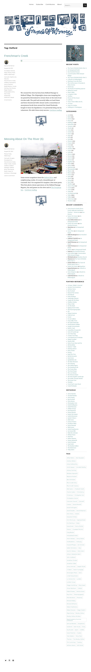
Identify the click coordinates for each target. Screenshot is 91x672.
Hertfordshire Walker (74, 324)
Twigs (69, 191)
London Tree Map (73, 335)
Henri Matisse (71, 538)
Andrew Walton (71, 461)
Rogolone (82, 266)
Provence (79, 597)
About (59, 4)
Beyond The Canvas (73, 293)
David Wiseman (72, 407)
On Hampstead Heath (74, 70)
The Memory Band (73, 375)
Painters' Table (72, 347)
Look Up (70, 100)
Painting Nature (72, 348)
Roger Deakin (8, 90)
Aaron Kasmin (72, 394)
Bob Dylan (70, 489)
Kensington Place (72, 572)
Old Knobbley (71, 345)
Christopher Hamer (72, 498)
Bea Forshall (71, 291)
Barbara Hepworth (72, 473)
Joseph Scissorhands (74, 326)
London (79, 579)
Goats (69, 150)
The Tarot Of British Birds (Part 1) (77, 77)
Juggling (70, 161)
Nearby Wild (71, 341)
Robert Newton (72, 438)
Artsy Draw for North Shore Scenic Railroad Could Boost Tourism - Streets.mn (75, 210)
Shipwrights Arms (9, 92)
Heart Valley (71, 92)
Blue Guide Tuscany (72, 485)
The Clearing (71, 363)
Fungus (70, 147)
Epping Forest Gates (73, 307)
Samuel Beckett (71, 623)
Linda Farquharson (73, 429)
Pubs (13, 72)
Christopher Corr (72, 403)
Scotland (69, 626)
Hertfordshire (71, 541)
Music (69, 165)
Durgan (12, 158)
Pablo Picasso (71, 591)
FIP (68, 311)
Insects (70, 158)
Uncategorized (72, 193)
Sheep (69, 180)
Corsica (69, 504)
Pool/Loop (70, 87)
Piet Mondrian (71, 597)
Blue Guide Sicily (72, 482)
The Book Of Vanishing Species (76, 88)
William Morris (71, 645)
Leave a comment (9, 175)
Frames (12, 70)
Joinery (70, 160)
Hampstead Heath (72, 535)
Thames (69, 639)
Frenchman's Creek (9, 80)
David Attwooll (77, 504)
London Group (71, 582)
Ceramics (70, 126)
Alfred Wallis (70, 458)
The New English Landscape (76, 376)
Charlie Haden (71, 492)
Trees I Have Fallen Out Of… (75, 101)
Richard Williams (72, 603)
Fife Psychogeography (74, 309)
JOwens (70, 249)
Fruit (69, 145)
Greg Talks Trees (72, 321)
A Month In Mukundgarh (75, 79)
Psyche (70, 352)
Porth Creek (7, 171)
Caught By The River (73, 300)
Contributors (50, 4)
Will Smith (80, 645)
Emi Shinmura (72, 410)
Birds (69, 117)
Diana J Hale (71, 304)
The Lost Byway (72, 373)
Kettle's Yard (71, 328)
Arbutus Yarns (72, 289)
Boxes (69, 120)
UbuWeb (70, 382)
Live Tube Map (72, 334)
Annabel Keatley (72, 395)
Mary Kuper (82, 585)
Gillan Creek (7, 163)
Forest (69, 317)
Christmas (70, 495)
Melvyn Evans (71, 435)
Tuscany (79, 642)
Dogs (69, 135)
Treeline (70, 96)
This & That (71, 186)
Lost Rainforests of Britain (75, 337)
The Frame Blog (72, 369)
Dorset (77, 513)
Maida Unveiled (72, 339)
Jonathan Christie (72, 560)
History (70, 154)
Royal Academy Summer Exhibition (74, 620)
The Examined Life (73, 367)
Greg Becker (70, 532)
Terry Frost (79, 636)
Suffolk (82, 629)
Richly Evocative (72, 356)
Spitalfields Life (72, 360)
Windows (70, 201)
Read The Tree (72, 354)
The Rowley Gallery (73, 446)
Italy (79, 548)
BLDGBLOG (71, 294)
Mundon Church (82, 257)
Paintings (70, 167)
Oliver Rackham (71, 588)
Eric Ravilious (71, 523)
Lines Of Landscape (73, 332)
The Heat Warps (72, 371)
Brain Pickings (72, 296)
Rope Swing (70, 613)
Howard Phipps (71, 544)
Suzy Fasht (71, 444)
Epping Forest (81, 520)
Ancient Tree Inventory (74, 287)
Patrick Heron (81, 591)
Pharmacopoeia (79, 594)
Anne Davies (71, 397)
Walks (6, 74)
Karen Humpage (78, 569)
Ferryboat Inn (8, 160)
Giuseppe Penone (78, 529)
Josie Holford (71, 253)
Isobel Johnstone (72, 416)
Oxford (80, 588)
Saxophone (81, 623)
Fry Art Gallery (72, 319)
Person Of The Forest (74, 98)
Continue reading (55, 110)
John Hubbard (71, 557)
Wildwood (7, 95)
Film (69, 137)
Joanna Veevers (72, 422)
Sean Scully (77, 626)
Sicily (83, 626)
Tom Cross (7, 93)
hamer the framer (9, 65)
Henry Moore (80, 538)
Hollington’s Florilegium (75, 107)
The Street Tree (72, 380)
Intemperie (12, 82)
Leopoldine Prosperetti (74, 330)
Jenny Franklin (8, 84)
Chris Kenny (71, 401)
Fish (69, 139)
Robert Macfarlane (72, 607)
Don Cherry (70, 513)
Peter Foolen (71, 350)
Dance (69, 134)
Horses (70, 156)
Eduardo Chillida (72, 517)
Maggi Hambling (72, 585)
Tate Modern (70, 636)
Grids (69, 152)
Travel (69, 188)
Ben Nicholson (71, 479)
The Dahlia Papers (73, 365)
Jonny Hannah (72, 425)
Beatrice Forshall (72, 476)
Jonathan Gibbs (72, 423)
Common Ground (72, 501)
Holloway (79, 541)
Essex (78, 523)
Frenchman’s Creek (16, 55)
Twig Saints (71, 449)
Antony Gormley (71, 470)
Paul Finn (70, 436)
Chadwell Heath (79, 489)
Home (31, 4)
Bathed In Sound (72, 90)
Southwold (70, 629)
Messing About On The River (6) (23, 139)
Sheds (69, 178)
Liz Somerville (72, 431)
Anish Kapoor (71, 467)
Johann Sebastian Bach (74, 554)
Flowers (70, 141)
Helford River (48, 177)
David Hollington (72, 405)
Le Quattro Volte (72, 94)
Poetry (69, 174)
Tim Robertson (72, 448)
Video (69, 195)
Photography (71, 169)
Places (10, 72)
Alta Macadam (80, 458)
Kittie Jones (71, 427)
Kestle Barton (8, 86)
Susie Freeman (72, 442)
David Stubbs (71, 510)
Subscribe (39, 4)
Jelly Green (71, 420)
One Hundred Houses (74, 72)
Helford (6, 82)
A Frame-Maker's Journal (75, 285)
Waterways (11, 74)
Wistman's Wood (9, 97)
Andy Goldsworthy (72, 464)
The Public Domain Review (75, 378)
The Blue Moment (73, 362)
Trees (69, 189)
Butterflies (71, 124)
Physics (70, 171)
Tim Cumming (71, 642)
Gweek (14, 163)
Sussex (79, 633)
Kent (80, 572)
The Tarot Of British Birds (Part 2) (77, 68)
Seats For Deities (72, 105)
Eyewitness (70, 526)
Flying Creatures (72, 313)
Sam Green (71, 358)
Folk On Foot (71, 315)
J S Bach (69, 569)
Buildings (70, 122)
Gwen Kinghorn (72, 272)
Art (5, 70)
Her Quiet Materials (73, 322)
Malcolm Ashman (73, 433)
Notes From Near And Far (75, 343)
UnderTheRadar (72, 386)
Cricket (70, 132)
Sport (69, 182)
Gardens (70, 148)
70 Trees (70, 103)
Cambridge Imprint (73, 298)
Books (8, 70)
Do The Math (71, 306)
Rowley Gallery (80, 613)
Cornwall (6, 77)
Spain (76, 629)
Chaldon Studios (72, 302)
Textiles (70, 184)
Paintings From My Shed (75, 81)
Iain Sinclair (81, 544)
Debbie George (72, 408)
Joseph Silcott (81, 566)
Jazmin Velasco (72, 418)
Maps (5, 72)
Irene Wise (71, 231)
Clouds (69, 128)
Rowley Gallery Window (74, 616)
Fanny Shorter (72, 412)
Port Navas (12, 88)
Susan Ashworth (72, 440)
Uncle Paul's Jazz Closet (74, 384)
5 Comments (8, 100)
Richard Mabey (71, 600)
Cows (69, 130)
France (69, 529)
